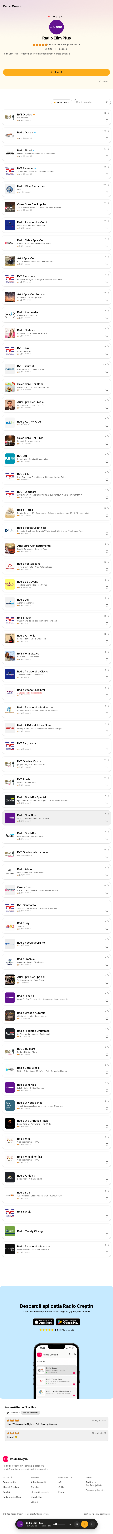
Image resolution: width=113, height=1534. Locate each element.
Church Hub (36, 1497)
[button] (39, 1524)
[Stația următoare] (92, 1524)
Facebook (63, 49)
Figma (61, 1492)
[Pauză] (84, 1524)
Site (50, 49)
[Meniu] (107, 6)
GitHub (61, 1487)
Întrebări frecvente (40, 1492)
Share (105, 81)
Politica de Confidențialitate (94, 1483)
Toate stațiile (9, 1482)
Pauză (58, 72)
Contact (34, 1502)
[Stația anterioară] (77, 1524)
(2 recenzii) (54, 44)
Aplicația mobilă (38, 1482)
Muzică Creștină (11, 1487)
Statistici (35, 1487)
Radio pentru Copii (12, 1497)
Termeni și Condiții (95, 1490)
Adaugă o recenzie (70, 44)
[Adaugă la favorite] (70, 1524)
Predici (6, 1492)
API (60, 1482)
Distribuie (14, 1413)
